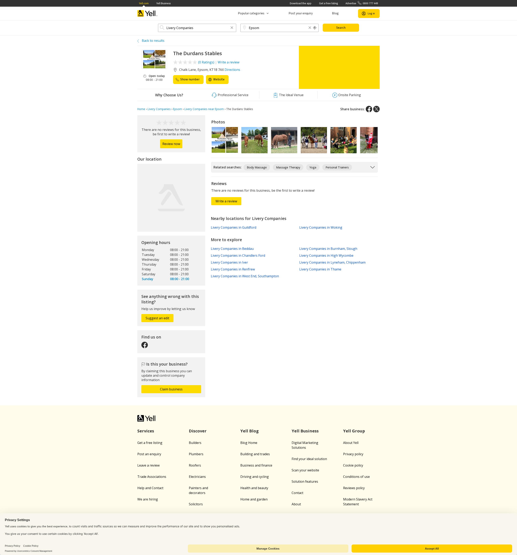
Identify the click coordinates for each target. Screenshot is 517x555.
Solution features (305, 481)
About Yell (350, 442)
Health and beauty (254, 488)
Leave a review (148, 465)
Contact (297, 493)
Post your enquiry (301, 13)
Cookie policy (353, 465)
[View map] (171, 198)
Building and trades (255, 454)
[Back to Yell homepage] (147, 13)
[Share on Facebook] (369, 109)
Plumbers (196, 454)
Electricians (197, 476)
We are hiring (147, 499)
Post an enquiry (149, 454)
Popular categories (251, 13)
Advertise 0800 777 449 (362, 3)
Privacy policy (353, 454)
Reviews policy (354, 488)
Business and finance (256, 465)
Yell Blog (249, 431)
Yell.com (144, 3)
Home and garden (254, 499)
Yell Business (163, 3)
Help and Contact (150, 488)
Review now (171, 144)
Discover (198, 431)
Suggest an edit (157, 318)
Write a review (228, 62)
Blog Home (248, 442)
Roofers (195, 465)
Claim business (171, 389)
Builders (195, 442)
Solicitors (196, 504)
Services (145, 431)
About (296, 504)
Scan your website (305, 470)
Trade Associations (151, 476)
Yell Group (354, 431)
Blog (335, 13)
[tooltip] (315, 28)
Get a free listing (328, 3)
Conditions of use (356, 476)
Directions (232, 69)
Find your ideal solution (309, 459)
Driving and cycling (254, 476)
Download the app (300, 3)
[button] (231, 28)
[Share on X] (376, 109)
